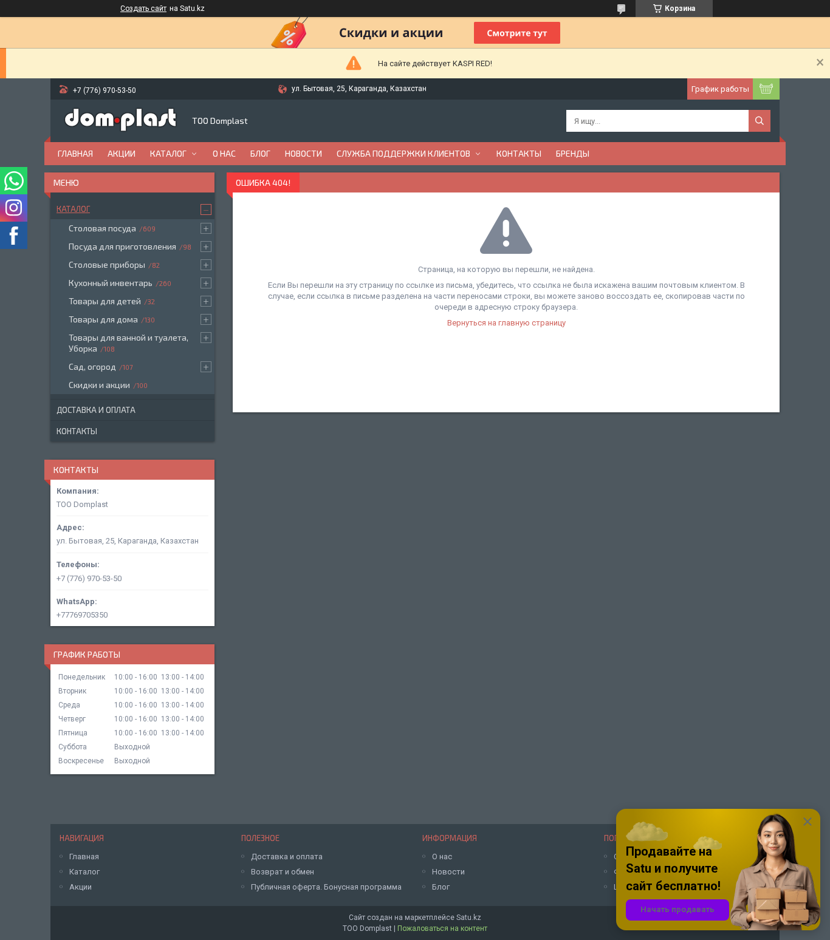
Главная (75, 153)
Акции (121, 153)
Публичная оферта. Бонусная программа (326, 886)
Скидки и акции (99, 385)
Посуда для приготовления (122, 246)
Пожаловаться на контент (442, 928)
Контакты (518, 153)
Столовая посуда (102, 228)
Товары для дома (103, 319)
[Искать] (759, 121)
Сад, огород (92, 366)
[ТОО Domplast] (120, 121)
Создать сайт (143, 8)
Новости (303, 153)
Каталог (168, 153)
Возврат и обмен (282, 871)
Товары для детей (105, 301)
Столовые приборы (107, 264)
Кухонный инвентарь (111, 283)
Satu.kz (468, 917)
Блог (260, 153)
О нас (224, 153)
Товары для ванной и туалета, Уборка (128, 342)
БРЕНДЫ (572, 153)
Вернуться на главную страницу (506, 322)
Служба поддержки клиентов (403, 153)
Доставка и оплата (96, 410)
